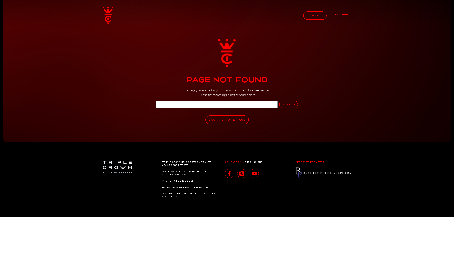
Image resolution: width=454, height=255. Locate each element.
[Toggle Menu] (340, 15)
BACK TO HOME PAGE (227, 120)
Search (289, 104)
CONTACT (314, 16)
